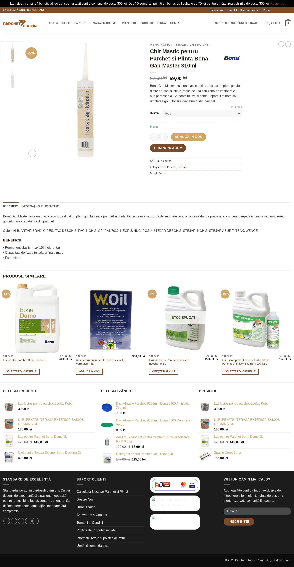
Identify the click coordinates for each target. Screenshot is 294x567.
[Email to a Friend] (175, 182)
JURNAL (162, 23)
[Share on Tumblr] (189, 182)
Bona (161, 173)
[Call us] (285, 10)
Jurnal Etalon (86, 507)
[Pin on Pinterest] (182, 182)
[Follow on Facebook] (274, 10)
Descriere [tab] (11, 206)
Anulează (236, 107)
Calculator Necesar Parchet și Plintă (249, 10)
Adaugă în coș (188, 137)
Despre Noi (216, 10)
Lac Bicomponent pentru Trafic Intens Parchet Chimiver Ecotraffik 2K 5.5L (245, 361)
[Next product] (281, 44)
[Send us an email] (281, 10)
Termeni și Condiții (90, 522)
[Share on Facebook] (153, 182)
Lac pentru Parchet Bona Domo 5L (25, 360)
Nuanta (154, 113)
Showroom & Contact (92, 515)
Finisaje (180, 44)
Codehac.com (281, 560)
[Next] (136, 100)
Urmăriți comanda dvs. (92, 545)
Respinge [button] (277, 3)
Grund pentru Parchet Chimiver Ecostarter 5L (169, 361)
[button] (44, 23)
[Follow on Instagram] (277, 10)
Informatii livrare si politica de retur (101, 538)
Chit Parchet (200, 44)
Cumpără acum (168, 148)
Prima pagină (160, 44)
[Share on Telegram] (197, 182)
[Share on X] (161, 182)
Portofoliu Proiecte (138, 23)
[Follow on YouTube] (289, 10)
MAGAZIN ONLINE (104, 23)
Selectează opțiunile (21, 371)
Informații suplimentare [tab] (40, 206)
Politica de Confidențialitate (96, 530)
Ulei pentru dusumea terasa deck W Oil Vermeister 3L (101, 361)
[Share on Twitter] (168, 182)
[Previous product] (288, 44)
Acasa (53, 23)
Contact (176, 23)
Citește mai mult (163, 371)
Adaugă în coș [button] (89, 371)
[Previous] (34, 100)
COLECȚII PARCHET (74, 23)
